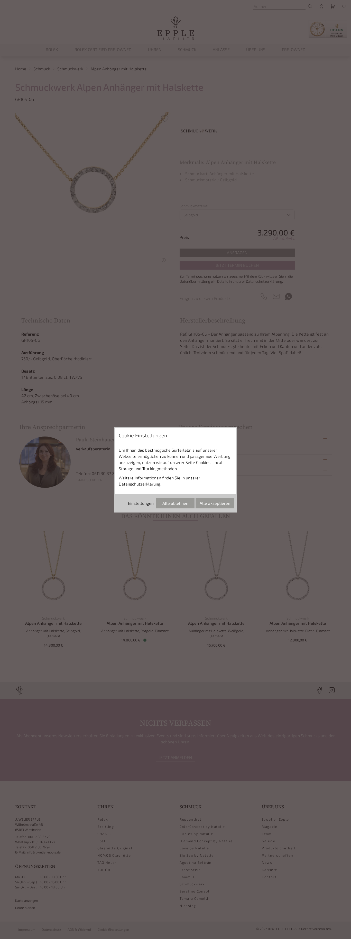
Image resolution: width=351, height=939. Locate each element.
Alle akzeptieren (215, 503)
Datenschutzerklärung (139, 483)
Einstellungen (141, 503)
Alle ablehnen (175, 503)
